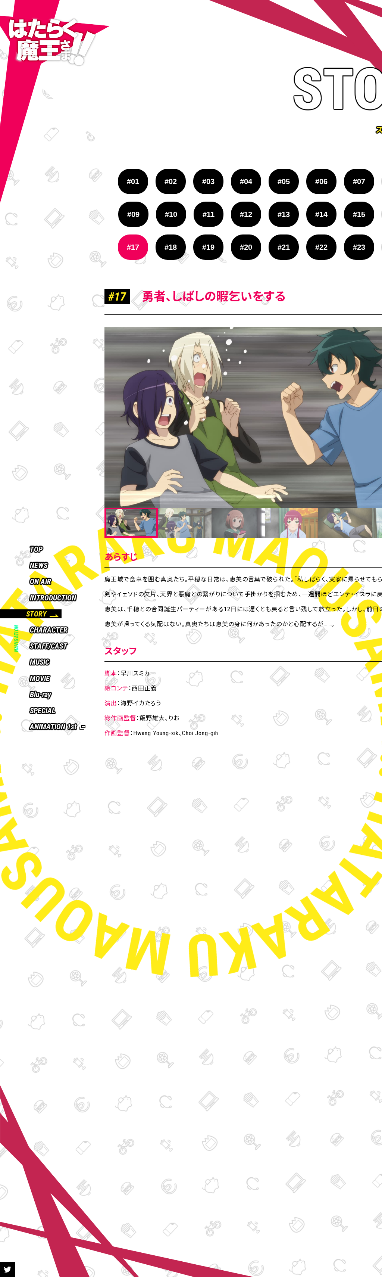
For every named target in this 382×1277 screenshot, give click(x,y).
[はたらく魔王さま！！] (55, 43)
